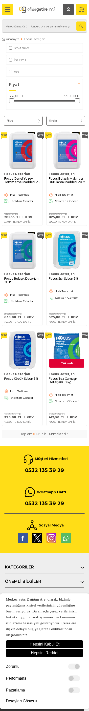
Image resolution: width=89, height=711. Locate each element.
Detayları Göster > (22, 701)
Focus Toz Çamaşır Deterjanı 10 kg (63, 380)
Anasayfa (12, 39)
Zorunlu (13, 667)
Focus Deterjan (17, 174)
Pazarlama (15, 690)
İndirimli (20, 60)
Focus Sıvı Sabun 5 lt (63, 278)
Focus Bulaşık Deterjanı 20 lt (21, 280)
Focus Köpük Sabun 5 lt (21, 378)
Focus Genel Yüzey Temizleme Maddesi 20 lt (22, 180)
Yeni (17, 71)
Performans (16, 678)
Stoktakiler (21, 48)
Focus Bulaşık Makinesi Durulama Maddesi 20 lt (67, 180)
